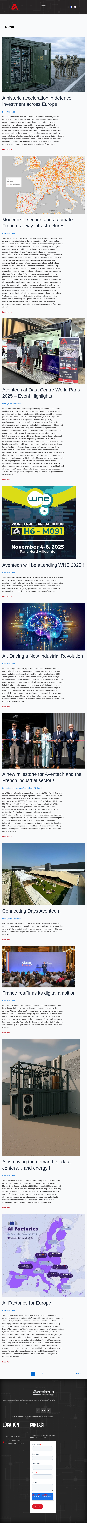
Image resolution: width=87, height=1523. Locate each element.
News (4, 112)
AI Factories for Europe (26, 1303)
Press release (28, 788)
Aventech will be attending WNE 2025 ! (43, 565)
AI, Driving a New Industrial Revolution (42, 656)
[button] (43, 6)
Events (4, 404)
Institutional (12, 788)
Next (78, 1373)
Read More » (7, 149)
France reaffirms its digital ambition (39, 993)
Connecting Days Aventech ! (32, 911)
